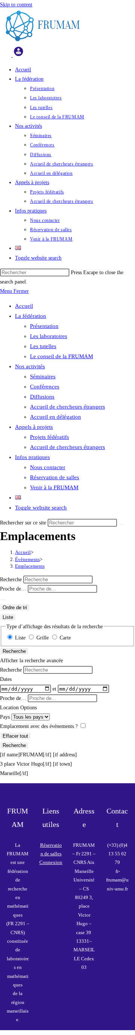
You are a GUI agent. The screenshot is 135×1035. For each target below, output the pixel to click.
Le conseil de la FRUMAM (61, 356)
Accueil (24, 306)
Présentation (44, 326)
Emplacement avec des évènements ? (39, 726)
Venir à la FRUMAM (54, 487)
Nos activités (30, 366)
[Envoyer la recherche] (121, 524)
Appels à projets (34, 427)
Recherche (11, 579)
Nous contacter (47, 467)
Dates (6, 679)
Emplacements (30, 566)
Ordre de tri (15, 607)
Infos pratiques (32, 457)
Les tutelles (43, 346)
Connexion (50, 862)
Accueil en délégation (55, 417)
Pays (5, 717)
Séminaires (43, 376)
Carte (64, 638)
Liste (8, 617)
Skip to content (16, 4)
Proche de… (14, 589)
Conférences (44, 387)
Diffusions (42, 397)
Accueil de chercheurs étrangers (67, 407)
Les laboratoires (48, 336)
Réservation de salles (54, 477)
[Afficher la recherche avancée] (2, 600)
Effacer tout (15, 736)
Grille (42, 638)
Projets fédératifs (49, 437)
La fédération (30, 316)
